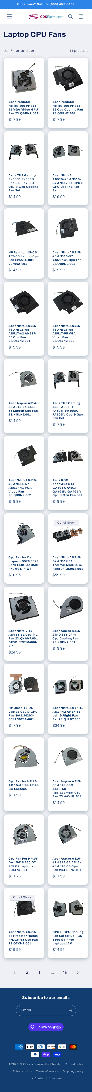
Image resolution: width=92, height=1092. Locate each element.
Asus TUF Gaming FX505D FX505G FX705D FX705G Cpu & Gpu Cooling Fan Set (23, 182)
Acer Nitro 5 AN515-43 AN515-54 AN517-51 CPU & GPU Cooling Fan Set (68, 182)
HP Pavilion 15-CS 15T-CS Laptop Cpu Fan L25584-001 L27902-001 (23, 258)
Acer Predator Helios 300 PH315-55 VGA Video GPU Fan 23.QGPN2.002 (23, 107)
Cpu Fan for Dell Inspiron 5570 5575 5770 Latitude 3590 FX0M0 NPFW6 (23, 563)
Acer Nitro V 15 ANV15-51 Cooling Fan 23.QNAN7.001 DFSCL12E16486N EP (23, 638)
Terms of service (47, 1071)
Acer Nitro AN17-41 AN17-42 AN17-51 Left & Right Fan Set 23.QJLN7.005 (67, 713)
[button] (9, 16)
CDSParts (26, 1064)
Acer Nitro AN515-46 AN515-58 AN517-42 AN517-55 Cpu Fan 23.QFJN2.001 (22, 333)
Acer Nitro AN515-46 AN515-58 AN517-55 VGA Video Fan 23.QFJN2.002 (66, 333)
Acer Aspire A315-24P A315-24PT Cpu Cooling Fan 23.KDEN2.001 (66, 636)
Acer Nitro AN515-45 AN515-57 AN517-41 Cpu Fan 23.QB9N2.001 (67, 258)
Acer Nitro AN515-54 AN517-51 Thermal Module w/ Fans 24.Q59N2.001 (67, 563)
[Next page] (78, 972)
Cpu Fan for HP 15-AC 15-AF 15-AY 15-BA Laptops (24, 785)
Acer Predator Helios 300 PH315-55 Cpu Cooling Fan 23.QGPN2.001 (67, 107)
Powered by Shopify (47, 1064)
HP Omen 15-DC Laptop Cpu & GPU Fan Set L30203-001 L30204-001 (23, 713)
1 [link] (14, 972)
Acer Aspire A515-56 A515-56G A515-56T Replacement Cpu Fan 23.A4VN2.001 (67, 789)
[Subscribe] (71, 1010)
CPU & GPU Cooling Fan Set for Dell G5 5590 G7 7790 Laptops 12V (68, 937)
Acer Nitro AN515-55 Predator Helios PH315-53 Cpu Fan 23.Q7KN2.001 (23, 937)
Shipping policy (73, 1071)
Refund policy (74, 1064)
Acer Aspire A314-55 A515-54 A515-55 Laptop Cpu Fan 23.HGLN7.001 (23, 408)
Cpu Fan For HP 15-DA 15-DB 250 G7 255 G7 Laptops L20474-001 (23, 864)
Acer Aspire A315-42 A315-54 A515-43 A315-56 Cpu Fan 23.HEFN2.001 (67, 864)
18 (65, 972)
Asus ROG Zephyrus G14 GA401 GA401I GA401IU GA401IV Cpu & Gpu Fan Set (67, 487)
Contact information (48, 1078)
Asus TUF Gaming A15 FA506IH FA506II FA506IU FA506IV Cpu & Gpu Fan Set (67, 410)
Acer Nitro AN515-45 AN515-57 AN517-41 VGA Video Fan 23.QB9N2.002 (22, 487)
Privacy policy (22, 1071)
